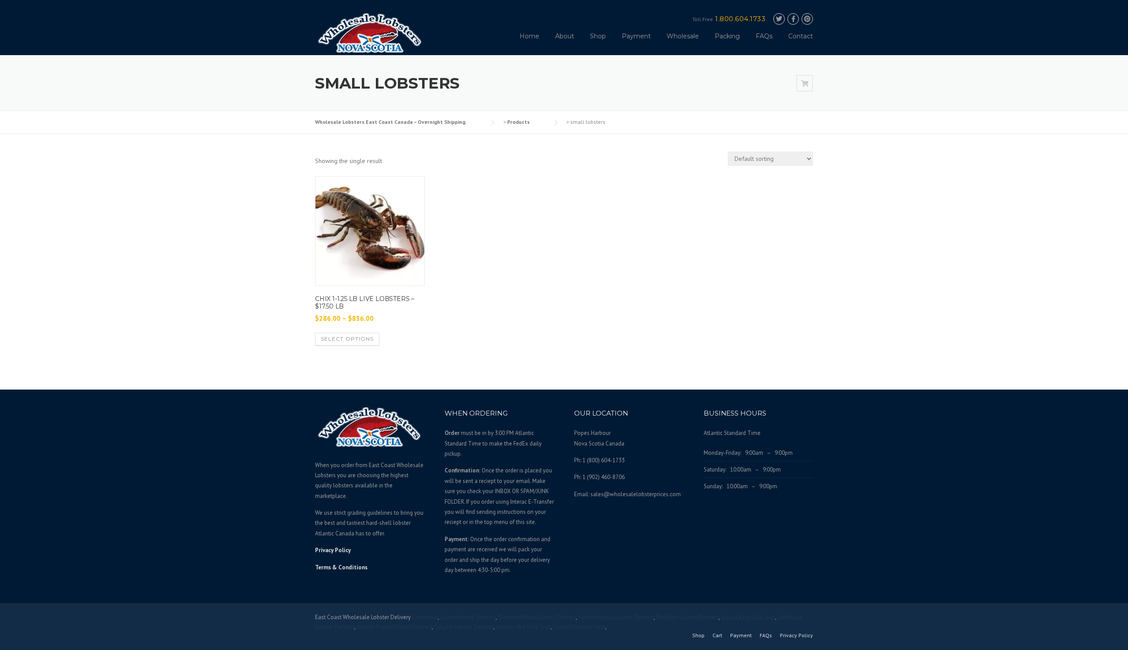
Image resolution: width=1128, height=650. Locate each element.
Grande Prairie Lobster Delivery (394, 627)
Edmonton (425, 617)
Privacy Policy (333, 550)
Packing (727, 36)
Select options (347, 338)
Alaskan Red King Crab (523, 627)
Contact (800, 36)
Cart (717, 635)
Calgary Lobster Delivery (464, 627)
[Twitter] (779, 19)
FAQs (764, 36)
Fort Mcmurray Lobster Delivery (616, 617)
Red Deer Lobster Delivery (687, 617)
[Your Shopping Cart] (804, 84)
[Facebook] (793, 19)
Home (529, 36)
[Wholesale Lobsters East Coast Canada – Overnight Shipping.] (370, 33)
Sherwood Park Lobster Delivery (537, 617)
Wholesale (683, 36)
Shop (598, 36)
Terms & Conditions (341, 567)
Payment (636, 36)
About (564, 36)
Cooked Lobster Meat (579, 627)
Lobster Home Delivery (468, 617)
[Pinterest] (807, 19)
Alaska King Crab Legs (748, 617)
